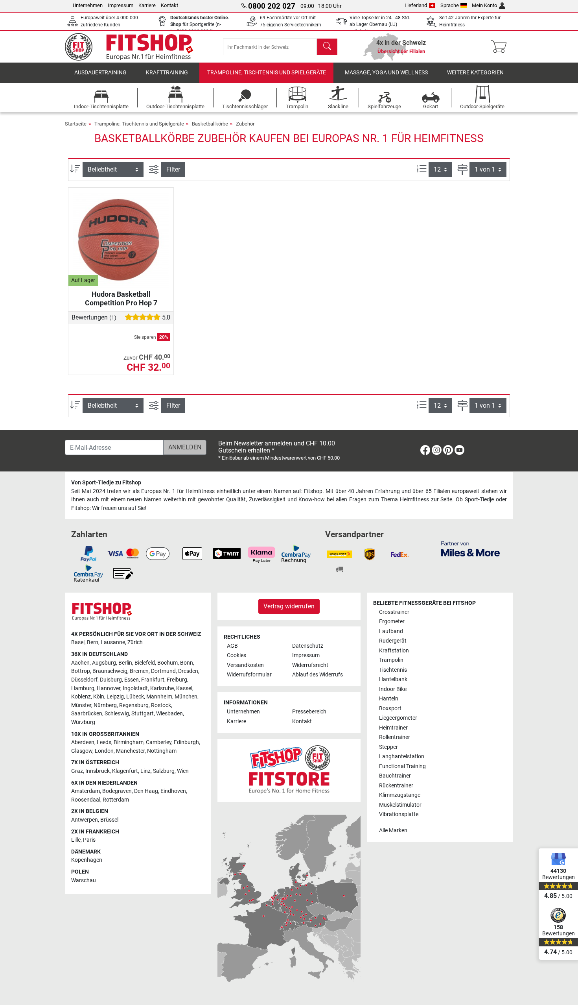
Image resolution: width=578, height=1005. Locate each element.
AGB (232, 646)
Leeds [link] (104, 742)
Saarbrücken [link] (86, 713)
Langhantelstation (401, 756)
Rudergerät (393, 640)
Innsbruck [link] (97, 771)
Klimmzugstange (399, 795)
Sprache (449, 5)
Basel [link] (78, 642)
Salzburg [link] (164, 771)
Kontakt (169, 5)
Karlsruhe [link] (162, 688)
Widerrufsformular (249, 674)
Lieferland (416, 5)
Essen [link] (131, 679)
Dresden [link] (188, 671)
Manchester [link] (130, 751)
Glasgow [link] (81, 751)
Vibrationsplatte (398, 814)
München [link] (186, 696)
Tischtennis (393, 670)
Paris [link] (89, 840)
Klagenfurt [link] (125, 771)
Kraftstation (394, 650)
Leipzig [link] (115, 696)
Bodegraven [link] (117, 791)
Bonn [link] (186, 663)
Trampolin (391, 660)
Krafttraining (167, 72)
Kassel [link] (184, 688)
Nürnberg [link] (105, 705)
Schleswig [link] (117, 713)
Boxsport (390, 708)
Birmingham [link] (129, 742)
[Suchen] (327, 47)
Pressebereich (309, 711)
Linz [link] (145, 771)
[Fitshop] (134, 46)
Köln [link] (98, 696)
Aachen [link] (80, 663)
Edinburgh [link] (186, 742)
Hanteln (388, 698)
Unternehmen (88, 5)
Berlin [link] (125, 663)
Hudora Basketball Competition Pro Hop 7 (121, 298)
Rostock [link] (161, 705)
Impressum (120, 5)
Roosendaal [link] (85, 799)
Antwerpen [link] (84, 820)
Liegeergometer (398, 718)
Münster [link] (81, 705)
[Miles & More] (470, 548)
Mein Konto (484, 5)
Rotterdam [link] (116, 799)
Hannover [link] (108, 688)
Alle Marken (393, 830)
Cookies (236, 655)
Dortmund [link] (163, 671)
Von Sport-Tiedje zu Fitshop (106, 482)
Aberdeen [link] (82, 742)
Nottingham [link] (162, 751)
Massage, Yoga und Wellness (386, 72)
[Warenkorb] (501, 47)
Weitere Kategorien (475, 72)
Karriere (147, 5)
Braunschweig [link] (109, 671)
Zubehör (245, 124)
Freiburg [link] (177, 679)
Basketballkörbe (210, 124)
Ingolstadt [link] (135, 688)
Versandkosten (245, 665)
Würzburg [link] (83, 722)
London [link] (104, 751)
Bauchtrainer (395, 775)
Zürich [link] (135, 642)
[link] (425, 451)
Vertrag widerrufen (289, 606)
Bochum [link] (167, 663)
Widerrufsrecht (310, 665)
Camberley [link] (158, 742)
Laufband (391, 631)
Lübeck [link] (135, 696)
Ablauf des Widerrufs (317, 674)
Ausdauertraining (100, 72)
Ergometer (392, 621)
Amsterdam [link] (85, 791)
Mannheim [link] (159, 696)
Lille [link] (76, 840)
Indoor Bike (393, 689)
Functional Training (402, 766)
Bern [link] (92, 642)
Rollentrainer (394, 737)
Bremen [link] (139, 671)
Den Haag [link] (146, 791)
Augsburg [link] (104, 663)
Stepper (388, 747)
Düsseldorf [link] (84, 679)
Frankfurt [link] (152, 679)
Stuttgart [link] (142, 713)
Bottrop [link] (80, 671)
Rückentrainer (396, 785)
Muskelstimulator (400, 805)
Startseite (76, 124)
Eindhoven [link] (173, 791)
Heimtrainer (393, 727)
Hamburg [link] (82, 688)
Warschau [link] (83, 880)
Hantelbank (393, 679)
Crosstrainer (394, 612)
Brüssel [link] (109, 820)
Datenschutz (307, 646)
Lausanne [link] (113, 642)
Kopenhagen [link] (86, 860)
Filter (173, 169)
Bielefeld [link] (144, 663)
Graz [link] (77, 771)
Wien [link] (183, 771)
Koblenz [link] (81, 696)
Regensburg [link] (134, 705)
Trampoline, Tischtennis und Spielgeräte (266, 72)
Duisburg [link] (111, 679)
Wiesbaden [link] (169, 713)
